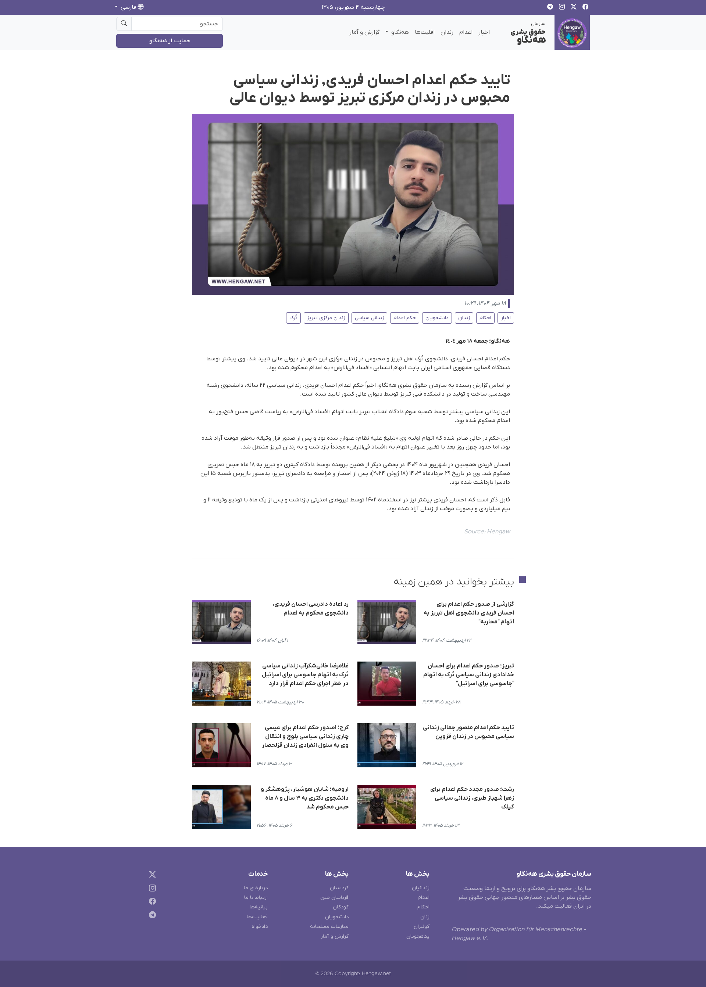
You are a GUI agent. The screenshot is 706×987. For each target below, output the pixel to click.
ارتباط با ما (256, 897)
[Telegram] (151, 916)
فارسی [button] (128, 7)
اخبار (484, 32)
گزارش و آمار (364, 32)
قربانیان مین (334, 897)
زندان (447, 32)
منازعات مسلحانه (329, 926)
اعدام (466, 32)
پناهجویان (417, 936)
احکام (485, 317)
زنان (424, 917)
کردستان (339, 888)
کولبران (421, 926)
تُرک (293, 317)
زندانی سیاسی (369, 317)
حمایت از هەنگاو (169, 40)
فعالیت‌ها (257, 917)
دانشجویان (437, 317)
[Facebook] (151, 902)
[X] (151, 875)
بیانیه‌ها (259, 907)
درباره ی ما (256, 888)
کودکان (341, 907)
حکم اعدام (404, 317)
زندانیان (420, 888)
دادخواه (260, 926)
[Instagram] (151, 889)
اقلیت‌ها (425, 32)
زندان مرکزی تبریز (326, 317)
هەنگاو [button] (399, 32)
